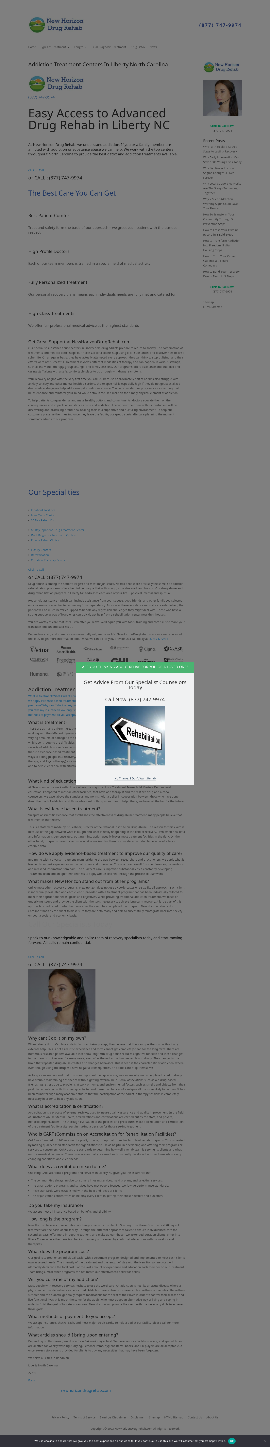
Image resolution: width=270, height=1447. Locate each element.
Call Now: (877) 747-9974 (135, 699)
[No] (265, 1441)
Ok (232, 1440)
